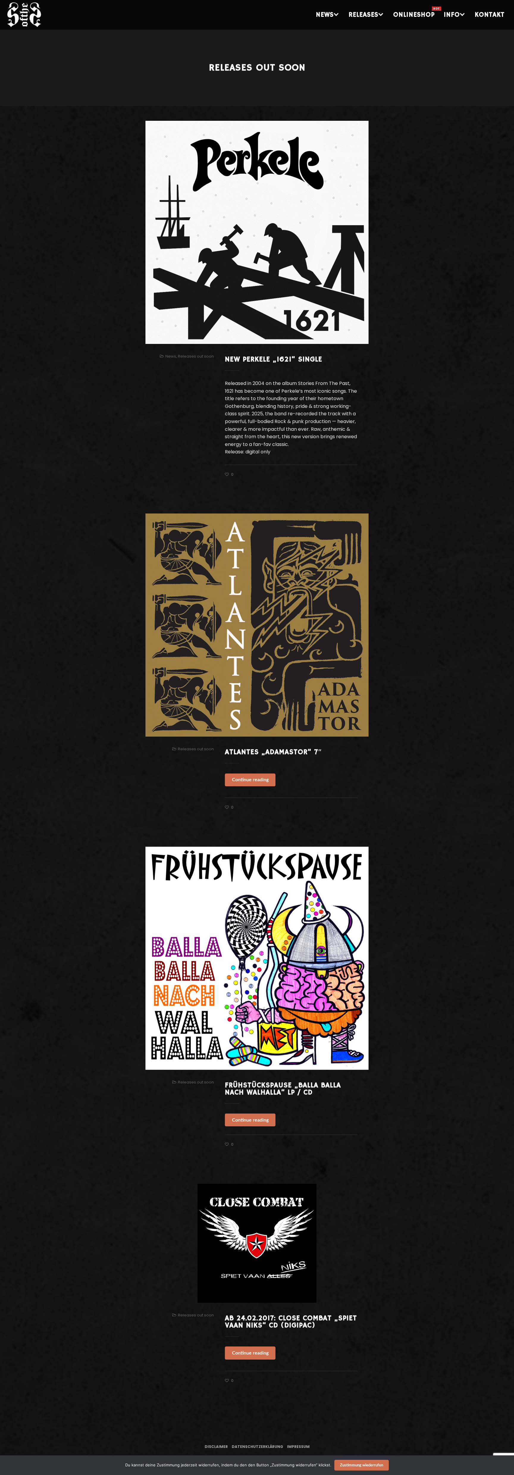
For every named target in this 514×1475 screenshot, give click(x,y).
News (170, 356)
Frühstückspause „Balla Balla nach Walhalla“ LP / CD (283, 1089)
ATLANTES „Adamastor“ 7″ (273, 752)
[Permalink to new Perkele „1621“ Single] (257, 232)
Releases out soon (196, 356)
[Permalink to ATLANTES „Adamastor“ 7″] (257, 625)
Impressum (298, 1446)
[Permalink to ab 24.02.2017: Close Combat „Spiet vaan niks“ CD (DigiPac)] (257, 1243)
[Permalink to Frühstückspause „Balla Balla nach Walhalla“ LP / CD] (257, 958)
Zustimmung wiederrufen (361, 1465)
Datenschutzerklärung (257, 1446)
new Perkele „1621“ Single (273, 359)
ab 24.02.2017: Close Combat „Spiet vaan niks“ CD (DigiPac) (291, 1322)
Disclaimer (216, 1446)
